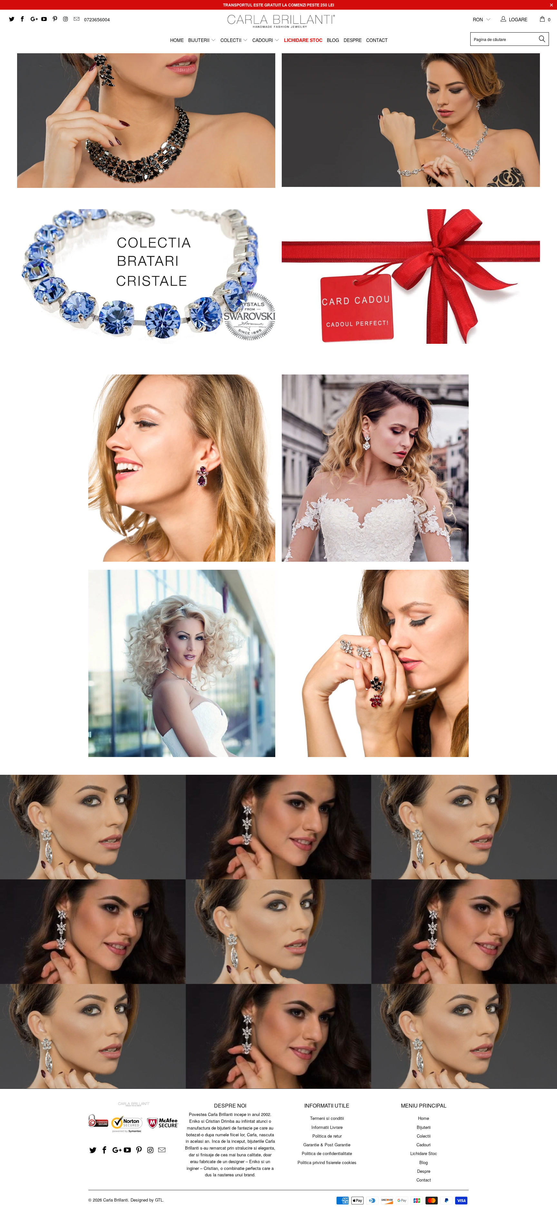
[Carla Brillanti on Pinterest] (54, 19)
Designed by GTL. (147, 1200)
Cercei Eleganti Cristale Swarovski (181, 468)
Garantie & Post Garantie (326, 1144)
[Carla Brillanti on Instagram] (65, 19)
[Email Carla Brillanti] (76, 19)
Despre (353, 40)
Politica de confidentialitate (327, 1153)
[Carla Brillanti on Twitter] (11, 19)
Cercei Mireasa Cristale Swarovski (375, 468)
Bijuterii (199, 40)
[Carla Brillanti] (280, 21)
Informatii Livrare (327, 1127)
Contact (377, 40)
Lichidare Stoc (303, 40)
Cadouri (263, 40)
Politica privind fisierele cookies (327, 1162)
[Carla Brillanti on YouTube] (44, 19)
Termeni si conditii (327, 1118)
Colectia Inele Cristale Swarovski (375, 663)
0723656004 (97, 19)
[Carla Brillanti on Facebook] (22, 19)
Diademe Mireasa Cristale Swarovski (181, 663)
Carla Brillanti (115, 1200)
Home (177, 40)
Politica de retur (327, 1136)
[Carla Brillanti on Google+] (33, 19)
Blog (333, 40)
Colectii (231, 40)
